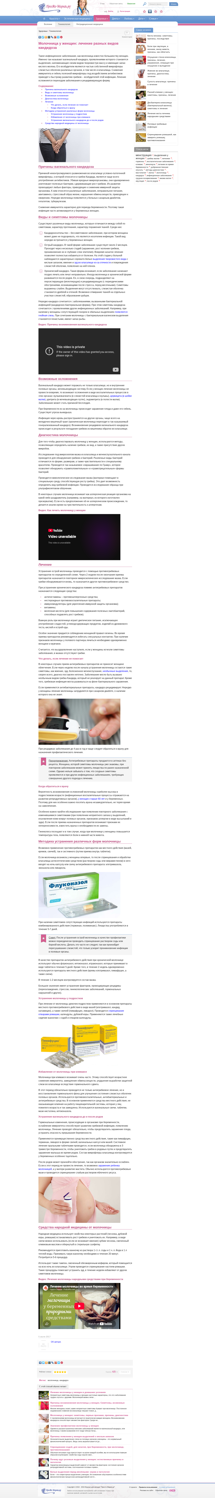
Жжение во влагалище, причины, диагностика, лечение (158, 73)
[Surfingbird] (58, 37)
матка (151, 173)
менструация (144, 155)
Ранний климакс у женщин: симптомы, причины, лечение (161, 93)
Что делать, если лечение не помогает (69, 105)
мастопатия (141, 173)
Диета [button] (115, 18)
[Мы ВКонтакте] (150, 11)
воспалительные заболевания (160, 161)
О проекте (133, 1487)
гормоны (140, 161)
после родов (152, 181)
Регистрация (125, 11)
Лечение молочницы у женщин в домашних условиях (78, 1392)
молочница (53, 1380)
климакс (139, 164)
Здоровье (43, 31)
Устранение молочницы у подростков (69, 114)
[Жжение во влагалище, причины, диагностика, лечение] (140, 73)
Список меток (142, 149)
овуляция (140, 181)
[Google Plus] (55, 37)
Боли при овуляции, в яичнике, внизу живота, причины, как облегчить (158, 49)
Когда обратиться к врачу (63, 108)
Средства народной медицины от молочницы (67, 123)
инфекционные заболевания (159, 176)
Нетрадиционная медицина (89, 24)
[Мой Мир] (49, 37)
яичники (166, 158)
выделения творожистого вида (109, 259)
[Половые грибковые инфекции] (140, 127)
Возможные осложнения (56, 95)
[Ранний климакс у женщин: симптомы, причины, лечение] (140, 95)
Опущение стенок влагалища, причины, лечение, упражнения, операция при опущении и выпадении (161, 61)
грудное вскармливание (146, 178)
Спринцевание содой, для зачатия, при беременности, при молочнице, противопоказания (87, 1448)
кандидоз (64, 1380)
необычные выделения (115, 671)
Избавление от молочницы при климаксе (70, 117)
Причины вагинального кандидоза (61, 89)
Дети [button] (140, 18)
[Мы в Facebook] (155, 11)
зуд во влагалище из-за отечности (92, 262)
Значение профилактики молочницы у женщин (74, 1426)
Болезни (48, 24)
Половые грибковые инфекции (157, 125)
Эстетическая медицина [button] (77, 18)
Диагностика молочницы (56, 98)
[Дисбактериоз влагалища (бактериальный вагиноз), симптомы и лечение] (140, 105)
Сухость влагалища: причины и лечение (161, 83)
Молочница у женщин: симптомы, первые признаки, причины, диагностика (89, 1415)
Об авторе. (56, 1342)
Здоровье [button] (101, 18)
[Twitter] (42, 37)
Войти (110, 11)
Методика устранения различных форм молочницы (70, 111)
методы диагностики (155, 170)
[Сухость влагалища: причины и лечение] (140, 84)
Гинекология (64, 24)
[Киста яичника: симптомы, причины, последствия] (140, 38)
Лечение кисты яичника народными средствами (158, 114)
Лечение (49, 102)
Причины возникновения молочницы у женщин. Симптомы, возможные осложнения (87, 1404)
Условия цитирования (167, 1487)
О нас (102, 4)
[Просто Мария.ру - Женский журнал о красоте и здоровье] (54, 12)
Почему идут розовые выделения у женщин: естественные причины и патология (86, 1460)
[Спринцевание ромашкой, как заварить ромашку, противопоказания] (140, 137)
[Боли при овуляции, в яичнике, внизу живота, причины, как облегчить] (140, 49)
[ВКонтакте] (39, 37)
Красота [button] (53, 18)
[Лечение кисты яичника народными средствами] (140, 116)
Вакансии (131, 4)
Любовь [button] (128, 18)
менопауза (150, 164)
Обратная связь (116, 4)
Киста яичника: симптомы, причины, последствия (160, 37)
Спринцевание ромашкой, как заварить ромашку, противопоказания (161, 137)
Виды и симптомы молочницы (59, 92)
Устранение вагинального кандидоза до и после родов (77, 120)
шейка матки (153, 158)
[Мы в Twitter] (161, 11)
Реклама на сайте (146, 1490)
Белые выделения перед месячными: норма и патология (80, 1472)
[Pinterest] (61, 37)
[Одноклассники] (46, 37)
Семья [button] (152, 18)
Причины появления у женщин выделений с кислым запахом (82, 1436)
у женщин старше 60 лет (91, 799)
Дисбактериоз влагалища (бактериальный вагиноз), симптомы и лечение (159, 105)
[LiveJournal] (52, 37)
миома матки (165, 178)
